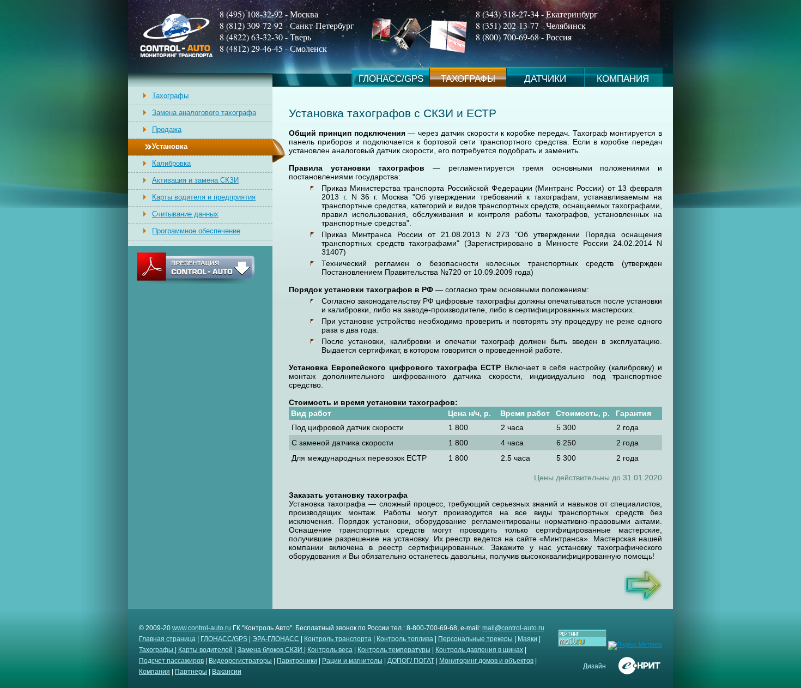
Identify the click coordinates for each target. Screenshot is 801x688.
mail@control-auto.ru (513, 628)
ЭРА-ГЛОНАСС (275, 639)
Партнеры (191, 671)
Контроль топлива (405, 639)
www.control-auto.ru (201, 628)
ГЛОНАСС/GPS (391, 79)
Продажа (166, 129)
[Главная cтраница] (176, 55)
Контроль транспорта (338, 639)
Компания (154, 671)
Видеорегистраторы (240, 661)
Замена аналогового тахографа (204, 112)
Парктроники (297, 661)
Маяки (527, 639)
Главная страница (167, 639)
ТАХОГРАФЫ (468, 79)
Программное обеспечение (196, 231)
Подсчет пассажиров (171, 661)
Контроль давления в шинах (479, 650)
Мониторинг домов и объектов (486, 661)
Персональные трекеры (475, 639)
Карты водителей (205, 650)
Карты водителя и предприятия (204, 197)
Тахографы (170, 96)
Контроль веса (330, 650)
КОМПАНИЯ (623, 79)
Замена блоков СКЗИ (271, 650)
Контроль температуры (393, 650)
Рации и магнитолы (352, 661)
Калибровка (171, 163)
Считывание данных (185, 214)
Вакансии (226, 671)
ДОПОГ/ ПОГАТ (410, 661)
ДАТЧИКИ (545, 79)
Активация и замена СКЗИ (195, 180)
